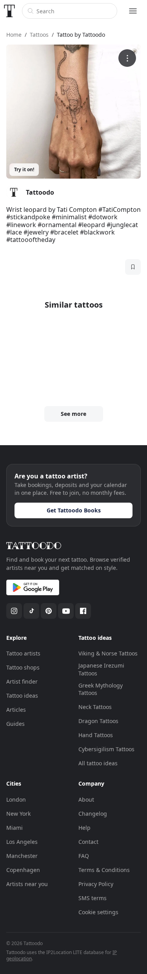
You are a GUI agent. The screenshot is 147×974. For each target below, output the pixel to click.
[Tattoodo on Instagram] (14, 611)
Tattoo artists (23, 653)
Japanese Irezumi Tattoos (101, 669)
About (86, 799)
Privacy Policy (95, 884)
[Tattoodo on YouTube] (66, 611)
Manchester (22, 855)
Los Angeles (22, 841)
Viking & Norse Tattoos (108, 653)
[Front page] (9, 11)
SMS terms (92, 898)
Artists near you (27, 884)
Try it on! (24, 169)
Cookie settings (98, 912)
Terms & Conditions (104, 870)
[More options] (127, 58)
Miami (14, 827)
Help (84, 827)
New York (18, 813)
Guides (15, 723)
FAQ (83, 855)
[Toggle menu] (133, 11)
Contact (88, 841)
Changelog (92, 813)
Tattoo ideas (22, 695)
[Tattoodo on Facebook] (83, 611)
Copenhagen (23, 870)
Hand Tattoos (95, 735)
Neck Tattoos (95, 707)
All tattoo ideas (98, 763)
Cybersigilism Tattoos (106, 749)
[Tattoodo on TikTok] (31, 611)
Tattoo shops (23, 667)
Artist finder (22, 681)
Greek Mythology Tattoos (100, 689)
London (16, 799)
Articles (16, 709)
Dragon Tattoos (98, 721)
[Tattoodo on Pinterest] (48, 611)
